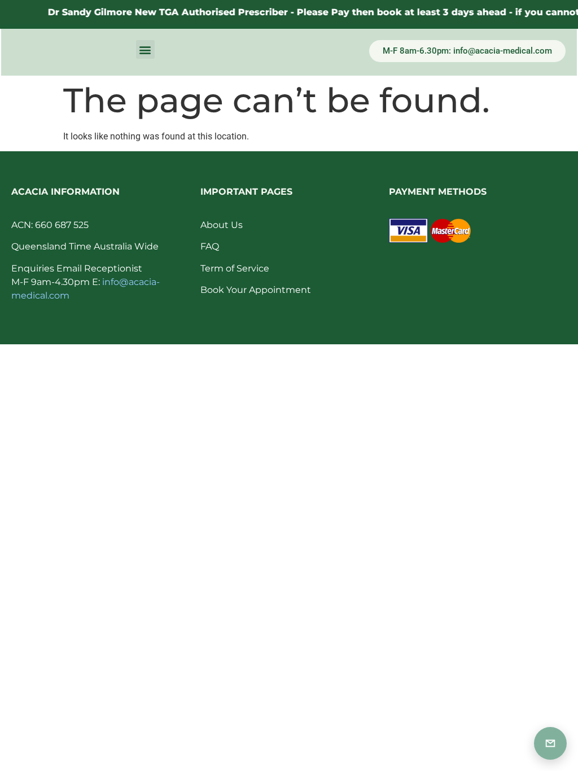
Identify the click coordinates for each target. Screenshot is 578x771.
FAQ (209, 246)
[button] (145, 49)
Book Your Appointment (255, 289)
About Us (221, 225)
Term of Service (234, 268)
